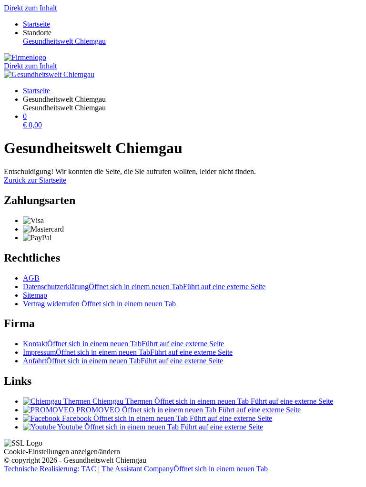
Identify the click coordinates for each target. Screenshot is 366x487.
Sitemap (35, 295)
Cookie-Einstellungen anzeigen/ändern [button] (62, 452)
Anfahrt (123, 361)
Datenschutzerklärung (144, 286)
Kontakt (123, 344)
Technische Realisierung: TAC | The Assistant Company (136, 469)
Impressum (128, 352)
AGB (31, 278)
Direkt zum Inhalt (30, 8)
